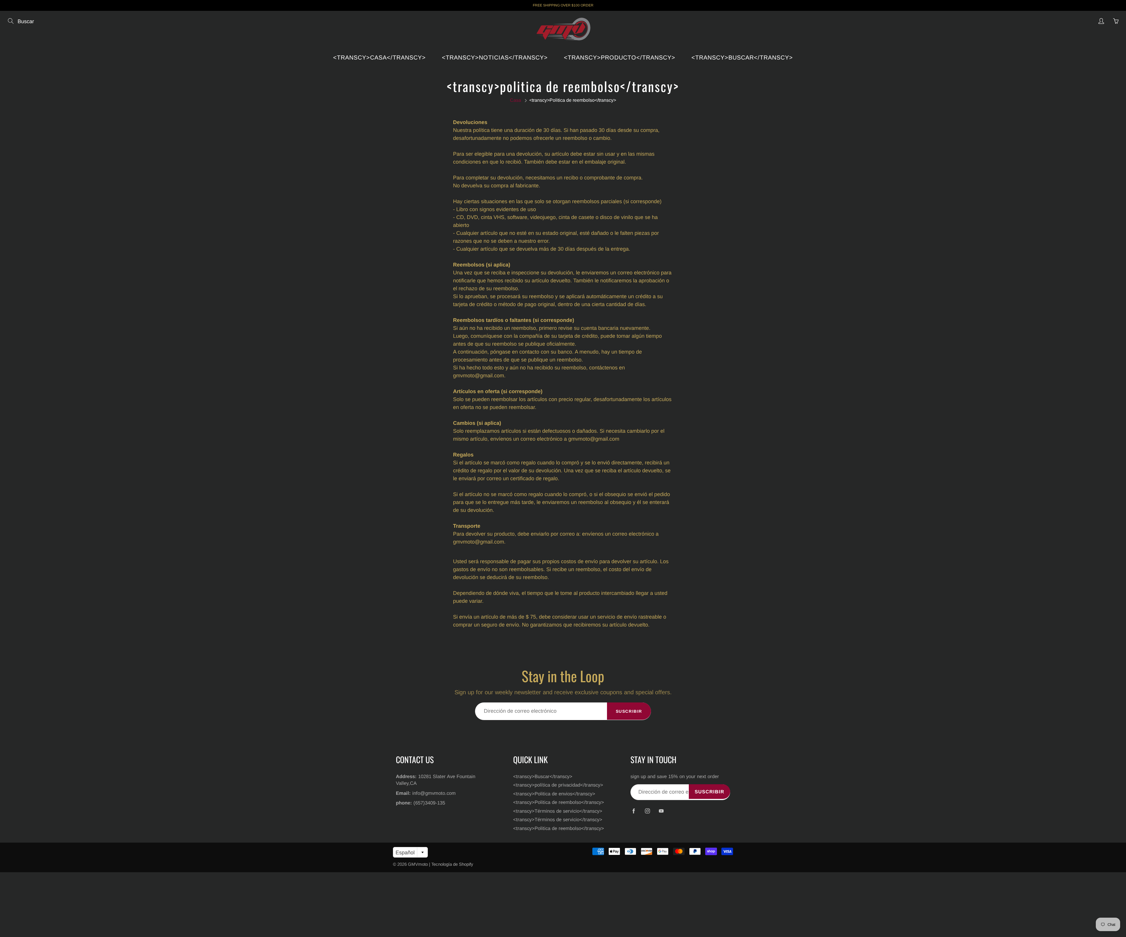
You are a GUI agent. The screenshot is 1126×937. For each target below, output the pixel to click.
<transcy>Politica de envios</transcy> (554, 793)
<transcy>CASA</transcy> (379, 57)
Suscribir (629, 711)
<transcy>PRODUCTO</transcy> (619, 57)
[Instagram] (647, 811)
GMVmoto (418, 864)
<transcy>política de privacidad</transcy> (558, 784)
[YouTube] (661, 811)
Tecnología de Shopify (452, 864)
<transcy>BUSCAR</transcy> (742, 57)
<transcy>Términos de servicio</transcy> (557, 811)
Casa (515, 100)
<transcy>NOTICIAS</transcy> (495, 57)
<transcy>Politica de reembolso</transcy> (558, 802)
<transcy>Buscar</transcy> (542, 776)
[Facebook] (633, 811)
